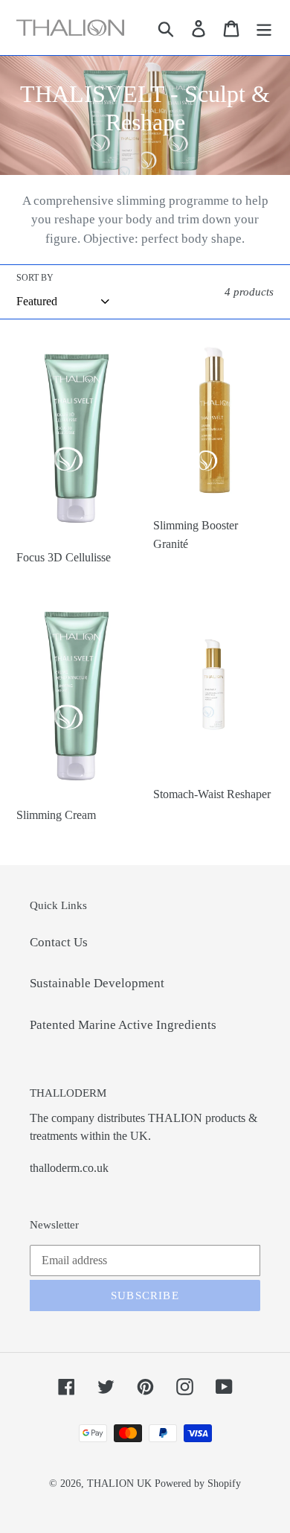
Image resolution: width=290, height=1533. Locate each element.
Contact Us (59, 942)
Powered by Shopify (198, 1483)
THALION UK (119, 1483)
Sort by (35, 278)
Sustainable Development (97, 983)
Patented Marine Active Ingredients (123, 1025)
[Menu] (264, 27)
